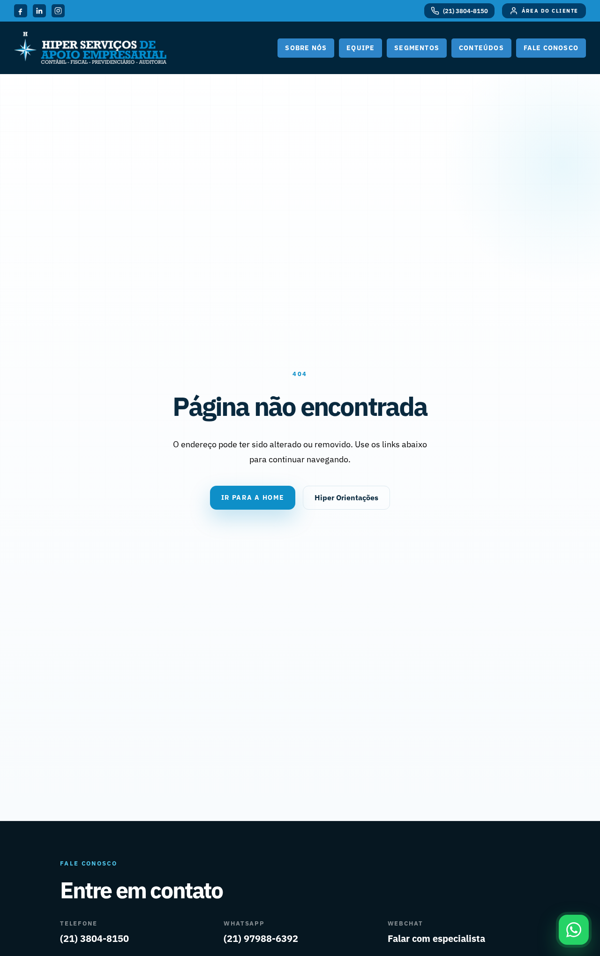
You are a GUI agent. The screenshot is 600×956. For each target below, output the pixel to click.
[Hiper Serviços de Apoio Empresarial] (90, 48)
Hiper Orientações (346, 497)
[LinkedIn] (39, 10)
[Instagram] (58, 10)
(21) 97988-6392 (261, 938)
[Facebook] (20, 10)
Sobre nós (306, 48)
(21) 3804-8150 (94, 938)
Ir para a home (253, 497)
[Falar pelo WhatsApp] (574, 930)
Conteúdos (481, 48)
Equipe (360, 48)
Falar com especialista (436, 938)
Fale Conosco (551, 48)
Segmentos (416, 48)
